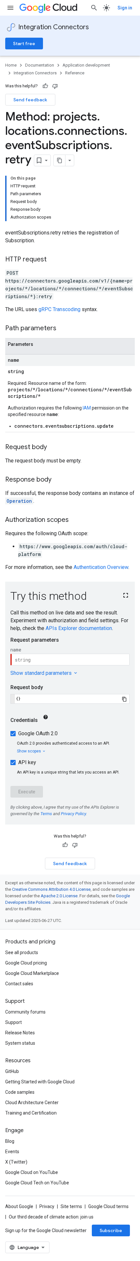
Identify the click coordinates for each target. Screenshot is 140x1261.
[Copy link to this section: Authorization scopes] (75, 520)
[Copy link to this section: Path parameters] (62, 329)
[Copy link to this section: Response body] (57, 480)
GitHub (12, 1071)
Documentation (39, 65)
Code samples (20, 1092)
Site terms (71, 1206)
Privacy (46, 1206)
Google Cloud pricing (26, 962)
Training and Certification (31, 1113)
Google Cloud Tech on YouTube (37, 1182)
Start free (24, 43)
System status (20, 1043)
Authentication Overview (101, 567)
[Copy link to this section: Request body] (53, 447)
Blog (9, 1141)
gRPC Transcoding (59, 309)
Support (13, 1022)
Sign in (125, 7)
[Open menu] (10, 8)
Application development (86, 65)
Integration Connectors (53, 27)
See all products (21, 952)
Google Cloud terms (108, 1206)
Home (11, 65)
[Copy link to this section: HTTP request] (53, 260)
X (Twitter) (16, 1162)
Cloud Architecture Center (32, 1102)
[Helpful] (45, 86)
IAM (87, 407)
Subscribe (111, 1230)
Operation (19, 501)
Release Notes (20, 1032)
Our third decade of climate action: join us (51, 1216)
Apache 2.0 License (59, 895)
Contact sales (19, 983)
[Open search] (94, 8)
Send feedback (30, 100)
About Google (19, 1206)
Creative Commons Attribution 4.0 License (51, 889)
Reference (74, 72)
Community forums (25, 1012)
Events (12, 1151)
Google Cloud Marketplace (32, 973)
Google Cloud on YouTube (31, 1172)
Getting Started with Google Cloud (40, 1081)
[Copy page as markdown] (59, 160)
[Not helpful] (55, 86)
